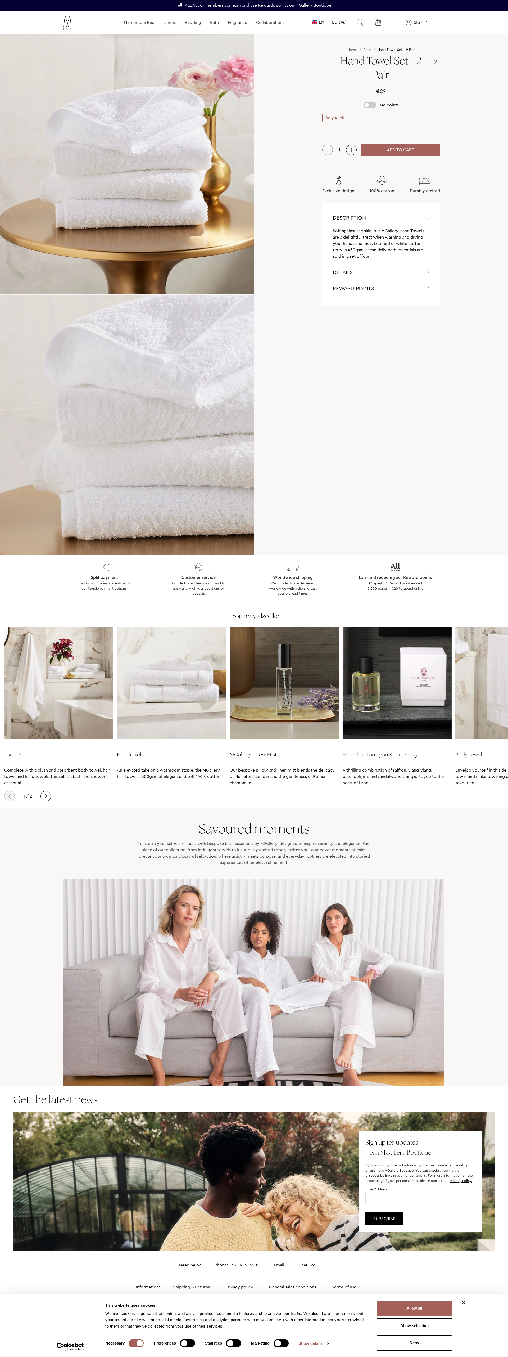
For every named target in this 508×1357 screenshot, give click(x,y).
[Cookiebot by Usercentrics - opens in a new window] (70, 1347)
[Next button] (45, 796)
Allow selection (414, 1325)
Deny (414, 1343)
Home (352, 49)
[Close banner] (464, 1302)
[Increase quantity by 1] (351, 150)
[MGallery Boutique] (80, 22)
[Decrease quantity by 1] (327, 150)
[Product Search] (360, 22)
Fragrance (237, 22)
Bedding (193, 22)
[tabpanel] (381, 246)
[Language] (318, 22)
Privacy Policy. (461, 1180)
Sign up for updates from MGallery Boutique (398, 1147)
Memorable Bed (139, 22)
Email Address (376, 1189)
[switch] (187, 1344)
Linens (170, 22)
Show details (310, 1343)
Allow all (414, 1308)
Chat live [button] (306, 1265)
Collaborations (270, 22)
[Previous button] (9, 796)
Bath (214, 22)
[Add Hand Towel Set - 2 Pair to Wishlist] (434, 61)
